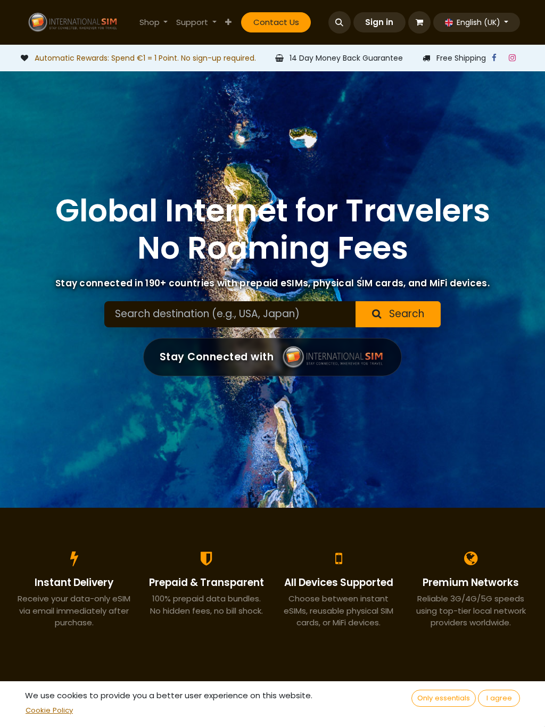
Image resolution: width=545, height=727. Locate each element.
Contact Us (276, 22)
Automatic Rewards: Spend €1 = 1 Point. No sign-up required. (145, 58)
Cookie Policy (49, 710)
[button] (339, 22)
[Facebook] (494, 58)
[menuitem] (153, 22)
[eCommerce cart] (419, 22)
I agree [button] (499, 698)
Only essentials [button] (443, 698)
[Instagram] (512, 58)
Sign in (379, 22)
